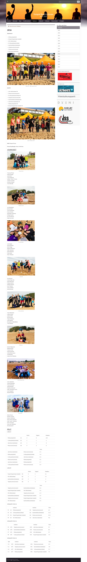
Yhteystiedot (54, 21)
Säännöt (41, 21)
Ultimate (47, 21)
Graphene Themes (16, 560)
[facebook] (7, 1)
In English (62, 21)
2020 (59, 43)
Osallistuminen (26, 21)
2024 (59, 32)
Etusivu (9, 21)
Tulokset (34, 21)
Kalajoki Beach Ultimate (43, 14)
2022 (59, 38)
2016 (59, 53)
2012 (59, 64)
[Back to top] (84, 559)
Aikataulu (15, 21)
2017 (59, 51)
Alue (20, 21)
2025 (59, 30)
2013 (59, 61)
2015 (59, 56)
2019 (59, 46)
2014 (59, 59)
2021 (59, 40)
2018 (59, 48)
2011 (59, 66)
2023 (59, 35)
